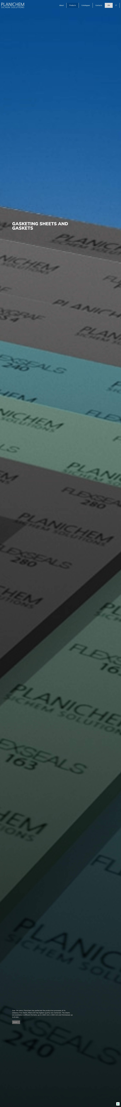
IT (116, 5)
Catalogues (85, 5)
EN (109, 5)
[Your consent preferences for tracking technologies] (118, 1104)
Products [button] (72, 5)
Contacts (98, 5)
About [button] (61, 5)
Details (15, 1022)
